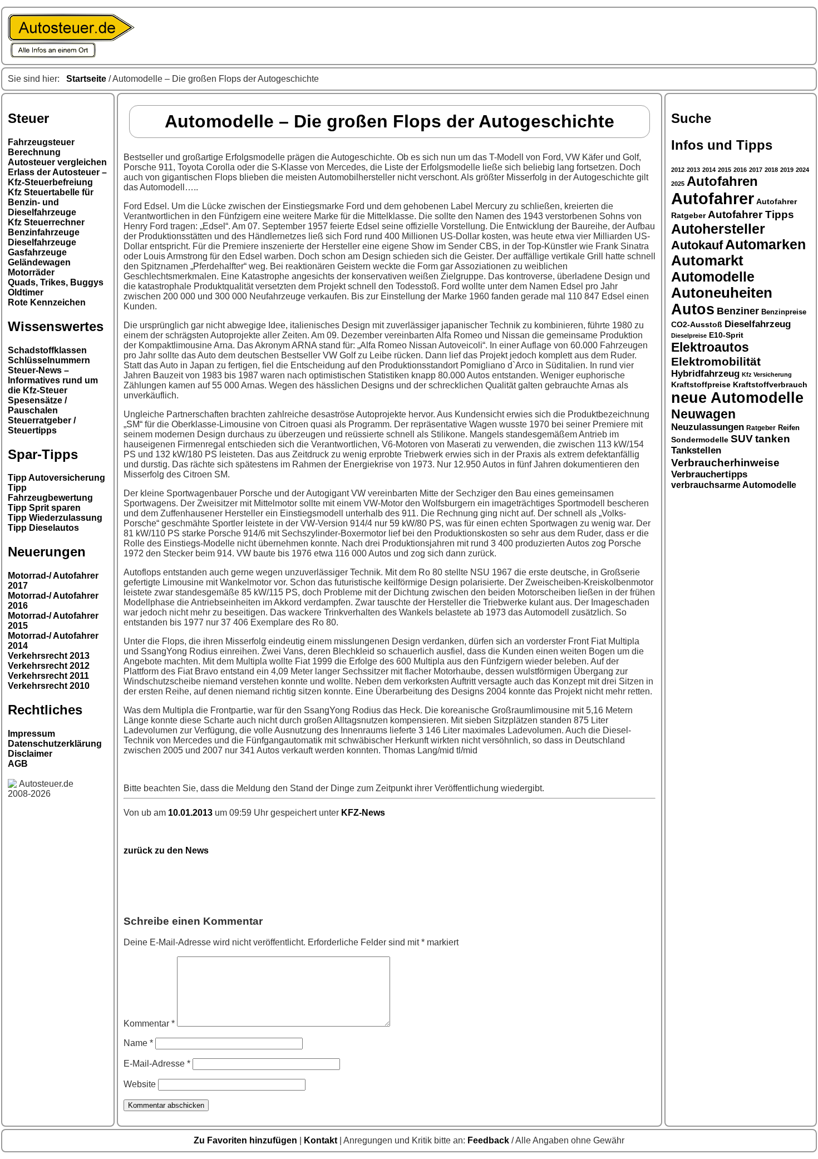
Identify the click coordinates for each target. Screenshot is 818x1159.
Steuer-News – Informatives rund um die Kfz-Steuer (53, 380)
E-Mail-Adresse (157, 1063)
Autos (692, 309)
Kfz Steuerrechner (46, 222)
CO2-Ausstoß (696, 324)
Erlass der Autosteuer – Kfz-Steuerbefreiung (57, 177)
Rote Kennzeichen (47, 302)
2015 (724, 169)
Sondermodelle (699, 440)
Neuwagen (703, 414)
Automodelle (713, 276)
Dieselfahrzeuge (42, 242)
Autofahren (722, 181)
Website (140, 1084)
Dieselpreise (689, 335)
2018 (771, 169)
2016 (740, 169)
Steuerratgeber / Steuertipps (42, 425)
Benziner (738, 311)
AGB (18, 763)
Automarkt (707, 260)
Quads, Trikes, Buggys (56, 282)
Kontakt (321, 1140)
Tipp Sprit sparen (44, 507)
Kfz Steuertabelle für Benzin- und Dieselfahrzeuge (50, 202)
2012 (677, 169)
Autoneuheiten (721, 292)
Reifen (789, 428)
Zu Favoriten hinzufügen (246, 1140)
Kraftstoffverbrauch (770, 385)
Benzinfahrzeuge (44, 232)
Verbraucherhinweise (725, 462)
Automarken (765, 244)
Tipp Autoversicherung (56, 477)
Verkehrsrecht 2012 (49, 665)
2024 (802, 169)
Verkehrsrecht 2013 (49, 655)
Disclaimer (30, 753)
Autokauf (697, 245)
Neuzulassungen (707, 427)
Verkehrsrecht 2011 (48, 675)
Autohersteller (718, 228)
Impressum (31, 733)
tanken (772, 439)
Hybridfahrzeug (705, 373)
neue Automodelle (737, 397)
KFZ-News (363, 812)
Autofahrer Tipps (751, 214)
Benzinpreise (783, 312)
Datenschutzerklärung (55, 743)
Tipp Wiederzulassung (55, 517)
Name (138, 1043)
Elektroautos (710, 347)
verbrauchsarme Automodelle (733, 485)
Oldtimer (25, 292)
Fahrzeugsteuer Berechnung (41, 147)
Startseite (86, 78)
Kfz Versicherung (767, 374)
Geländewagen (39, 262)
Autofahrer (712, 198)
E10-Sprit (726, 335)
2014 (709, 169)
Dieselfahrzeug (758, 323)
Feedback (489, 1140)
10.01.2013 (191, 812)
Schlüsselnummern (49, 360)
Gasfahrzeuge (37, 252)
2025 (677, 183)
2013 (693, 169)
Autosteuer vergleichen (57, 162)
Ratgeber (761, 428)
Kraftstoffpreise (701, 384)
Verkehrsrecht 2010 (49, 686)
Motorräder (31, 272)
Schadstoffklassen (47, 350)
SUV (742, 439)
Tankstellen (696, 450)
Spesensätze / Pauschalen (37, 405)
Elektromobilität (716, 361)
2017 (755, 169)
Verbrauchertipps (709, 474)
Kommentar (149, 1023)
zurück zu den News (166, 850)
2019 (787, 169)
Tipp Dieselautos (43, 527)
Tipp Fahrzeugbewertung (50, 492)
